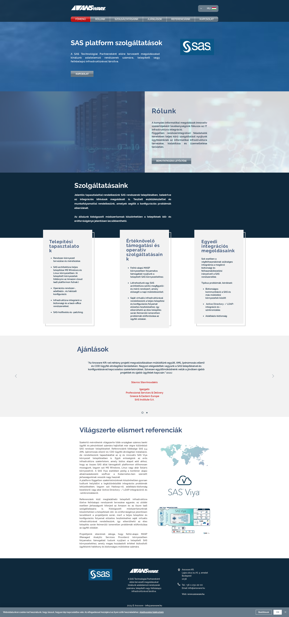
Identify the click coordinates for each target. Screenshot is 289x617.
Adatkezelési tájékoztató (152, 612)
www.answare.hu (196, 594)
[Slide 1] (142, 413)
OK (277, 612)
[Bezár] (285, 612)
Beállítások (263, 612)
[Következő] (273, 376)
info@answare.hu (153, 605)
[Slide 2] (147, 412)
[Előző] (16, 376)
